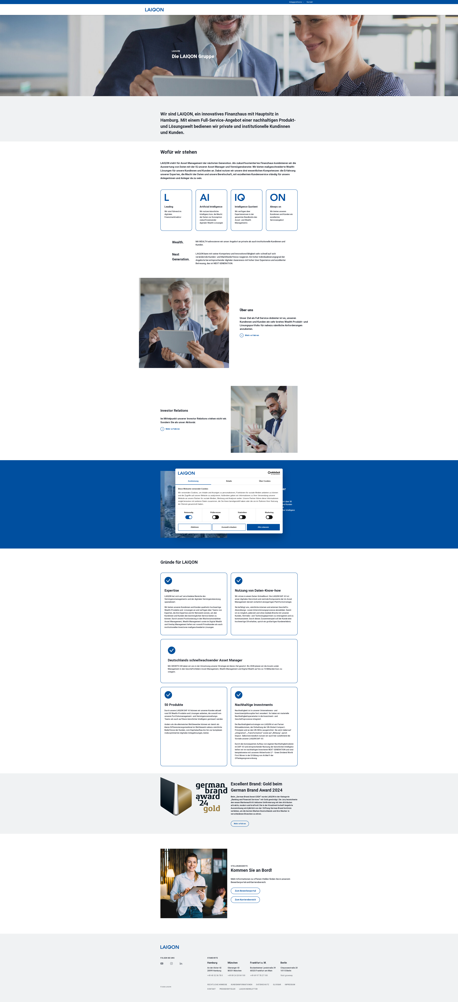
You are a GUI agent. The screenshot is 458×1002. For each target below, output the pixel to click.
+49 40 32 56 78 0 (215, 975)
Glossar (277, 985)
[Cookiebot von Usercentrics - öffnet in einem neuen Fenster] (269, 473)
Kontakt (310, 2)
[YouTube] (161, 963)
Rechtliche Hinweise (217, 985)
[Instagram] (171, 963)
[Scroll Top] (451, 996)
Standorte (212, 958)
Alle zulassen (263, 527)
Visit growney (287, 975)
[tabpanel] (229, 55)
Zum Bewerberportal (245, 891)
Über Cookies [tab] (265, 481)
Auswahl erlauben (229, 527)
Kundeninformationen (241, 985)
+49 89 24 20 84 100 (236, 975)
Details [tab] (229, 481)
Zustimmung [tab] (193, 481)
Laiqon (176, 51)
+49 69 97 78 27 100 (259, 975)
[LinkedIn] (181, 963)
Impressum (290, 985)
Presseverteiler (227, 989)
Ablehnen (195, 527)
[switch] (215, 517)
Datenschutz (262, 985)
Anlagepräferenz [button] (295, 2)
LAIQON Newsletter (248, 989)
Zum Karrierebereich (245, 899)
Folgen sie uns (167, 958)
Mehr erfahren (252, 335)
